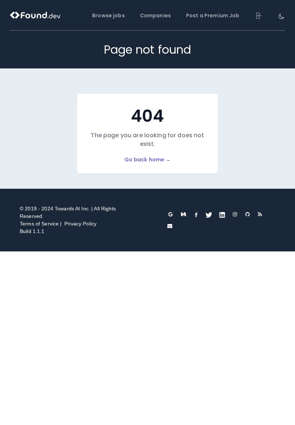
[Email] (169, 226)
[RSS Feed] (260, 214)
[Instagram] (235, 214)
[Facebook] (196, 214)
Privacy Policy (80, 224)
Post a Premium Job (213, 15)
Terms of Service (39, 224)
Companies (155, 15)
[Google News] (170, 214)
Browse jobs (108, 15)
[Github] (247, 214)
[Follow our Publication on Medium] (183, 214)
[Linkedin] (222, 214)
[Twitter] (208, 214)
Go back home (147, 159)
